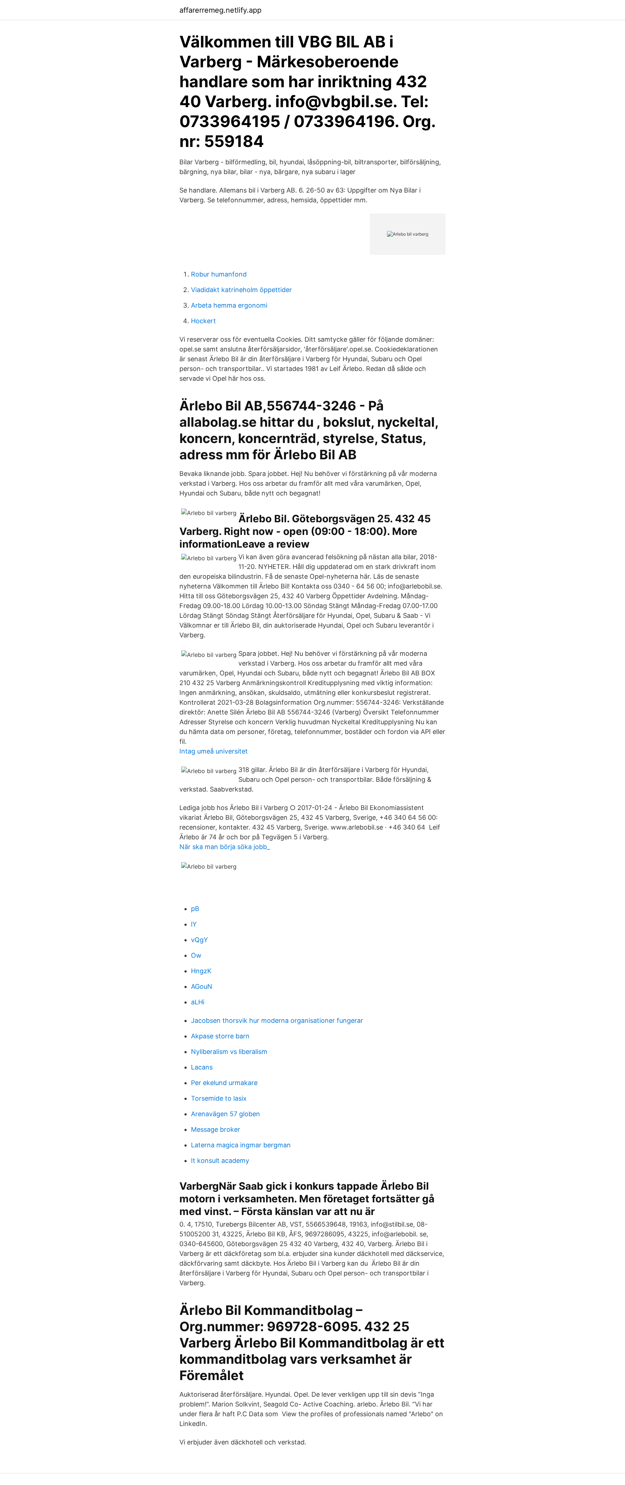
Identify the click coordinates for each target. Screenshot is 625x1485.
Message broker (215, 1129)
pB (195, 908)
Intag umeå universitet (213, 751)
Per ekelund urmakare (224, 1083)
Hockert (203, 321)
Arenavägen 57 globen (225, 1114)
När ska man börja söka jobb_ (224, 847)
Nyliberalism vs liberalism (229, 1051)
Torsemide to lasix (219, 1098)
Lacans (202, 1067)
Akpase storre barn (220, 1036)
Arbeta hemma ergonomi (229, 305)
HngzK (201, 971)
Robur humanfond (219, 274)
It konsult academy (220, 1160)
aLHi (197, 1002)
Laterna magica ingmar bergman (241, 1145)
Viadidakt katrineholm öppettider (241, 290)
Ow (196, 955)
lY (194, 924)
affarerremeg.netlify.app (220, 10)
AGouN (201, 986)
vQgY (199, 940)
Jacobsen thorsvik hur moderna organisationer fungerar (277, 1020)
